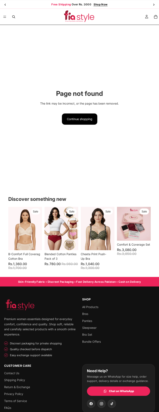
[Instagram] (101, 404)
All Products (90, 307)
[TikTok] (112, 404)
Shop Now (101, 4)
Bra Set (87, 334)
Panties (87, 321)
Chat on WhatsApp (121, 391)
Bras (85, 314)
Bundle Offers (91, 341)
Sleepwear (89, 327)
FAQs (7, 408)
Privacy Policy (13, 394)
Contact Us (11, 373)
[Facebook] (91, 404)
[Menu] (5, 17)
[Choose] (35, 243)
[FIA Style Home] (40, 305)
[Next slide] (37, 228)
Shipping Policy (14, 380)
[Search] (13, 16)
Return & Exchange (17, 387)
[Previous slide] (12, 228)
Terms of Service (15, 401)
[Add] (144, 234)
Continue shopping (79, 119)
